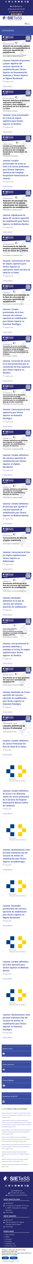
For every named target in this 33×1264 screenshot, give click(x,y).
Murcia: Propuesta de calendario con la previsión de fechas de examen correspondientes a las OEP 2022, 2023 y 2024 (16, 1114)
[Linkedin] (15, 1)
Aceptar (5, 1258)
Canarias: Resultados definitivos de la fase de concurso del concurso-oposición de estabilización (14, 602)
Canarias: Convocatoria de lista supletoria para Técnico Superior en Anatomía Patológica (16, 414)
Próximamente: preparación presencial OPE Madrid (14, 1165)
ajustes (15, 1254)
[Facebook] (9, 1)
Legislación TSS (10, 1243)
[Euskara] (12, 14)
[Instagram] (12, 1)
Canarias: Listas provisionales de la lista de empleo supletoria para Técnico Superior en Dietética (16, 119)
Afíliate (7, 1237)
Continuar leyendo (7, 86)
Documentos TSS (10, 1246)
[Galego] (19, 14)
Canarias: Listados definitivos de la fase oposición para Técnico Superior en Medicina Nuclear (16, 966)
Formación (8, 1239)
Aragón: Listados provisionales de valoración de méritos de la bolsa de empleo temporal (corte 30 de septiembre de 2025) (16, 1132)
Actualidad (8, 1241)
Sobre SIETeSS (9, 1235)
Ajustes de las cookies (8, 1261)
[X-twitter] (6, 1)
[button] (27, 23)
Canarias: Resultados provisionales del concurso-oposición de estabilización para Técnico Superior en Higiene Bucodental (15, 911)
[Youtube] (18, 1)
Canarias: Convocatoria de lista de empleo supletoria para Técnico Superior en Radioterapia (16, 556)
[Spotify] (21, 1)
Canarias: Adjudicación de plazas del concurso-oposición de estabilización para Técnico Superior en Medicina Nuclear (16, 219)
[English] (16, 14)
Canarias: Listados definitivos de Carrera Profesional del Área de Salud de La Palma (16, 743)
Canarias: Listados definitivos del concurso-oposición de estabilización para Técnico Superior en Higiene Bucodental (16, 461)
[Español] (21, 14)
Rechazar (13, 1258)
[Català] (14, 14)
